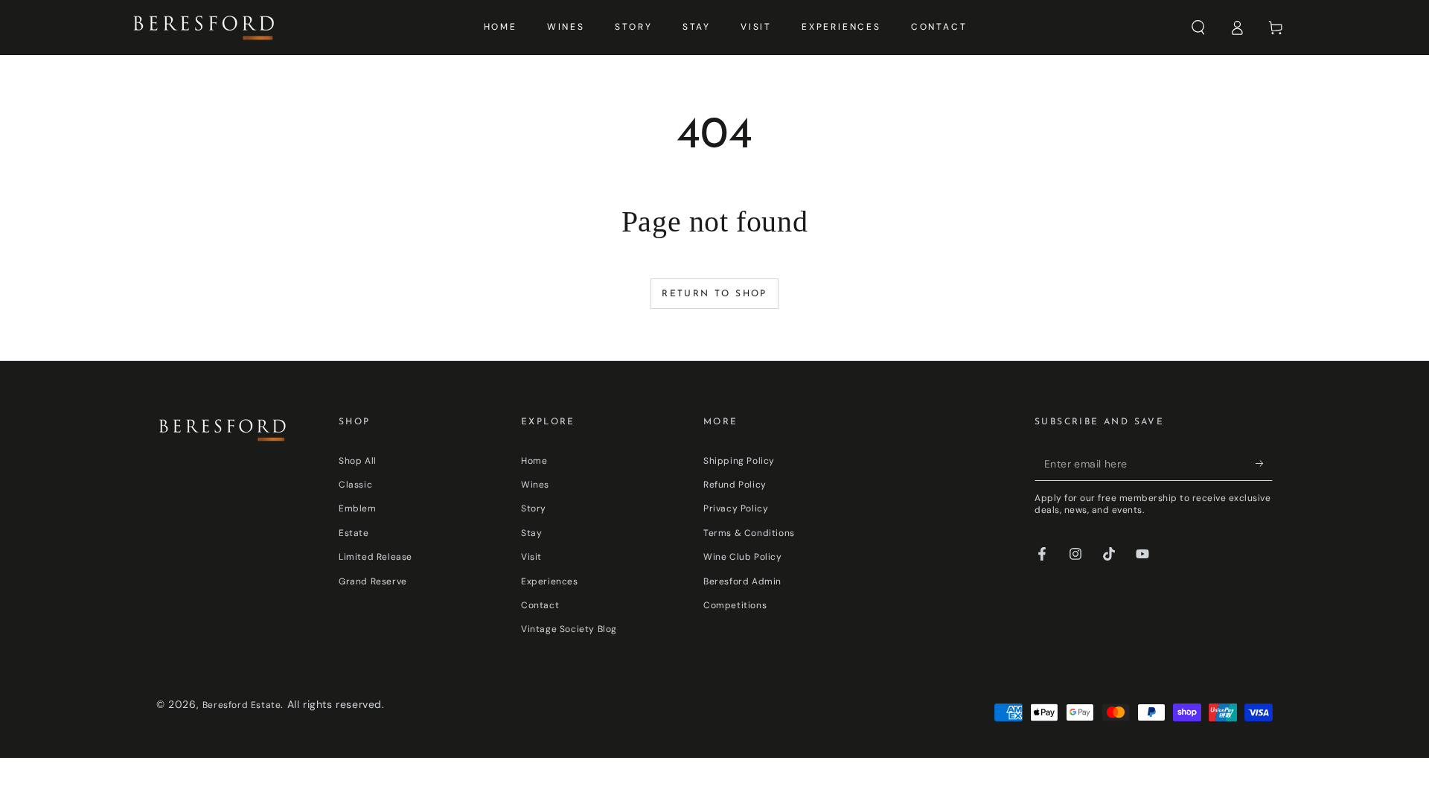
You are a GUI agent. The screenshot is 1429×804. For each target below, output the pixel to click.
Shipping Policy (739, 461)
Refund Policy (735, 485)
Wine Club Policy (742, 557)
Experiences (549, 581)
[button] (1198, 27)
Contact (540, 605)
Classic (355, 485)
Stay (531, 533)
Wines (535, 485)
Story (533, 508)
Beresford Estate (241, 705)
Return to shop (714, 294)
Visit (531, 557)
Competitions (735, 605)
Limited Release (375, 557)
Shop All (358, 461)
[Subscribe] (1264, 463)
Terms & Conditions (749, 533)
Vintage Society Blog (569, 629)
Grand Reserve (373, 581)
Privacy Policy (735, 508)
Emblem (358, 508)
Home (534, 461)
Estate (354, 533)
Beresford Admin (742, 581)
